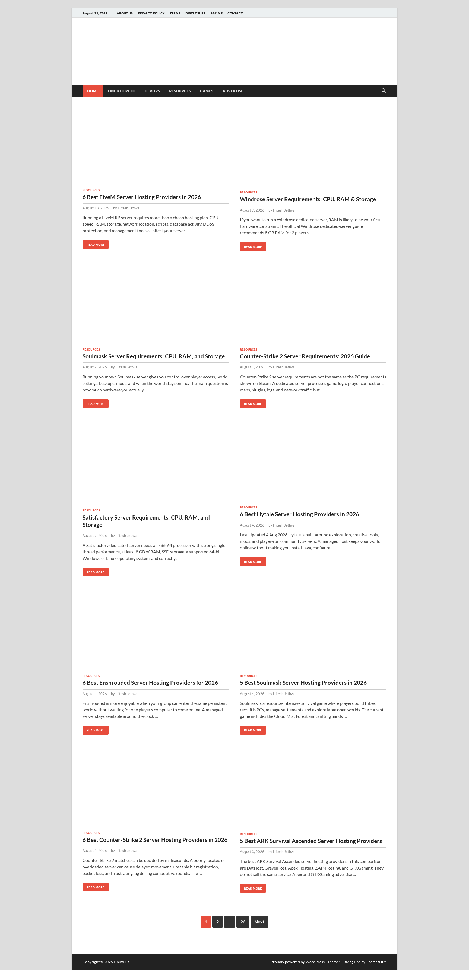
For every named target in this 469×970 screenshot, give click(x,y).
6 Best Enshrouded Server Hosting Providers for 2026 (150, 682)
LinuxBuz (121, 961)
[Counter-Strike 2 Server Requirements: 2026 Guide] (313, 305)
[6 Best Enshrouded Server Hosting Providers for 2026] (156, 630)
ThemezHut (376, 961)
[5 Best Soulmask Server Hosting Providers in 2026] (313, 630)
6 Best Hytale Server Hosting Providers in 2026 (299, 514)
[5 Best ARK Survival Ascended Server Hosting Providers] (313, 788)
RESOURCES (180, 90)
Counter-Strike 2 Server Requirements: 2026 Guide (305, 356)
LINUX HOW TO (121, 90)
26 (242, 921)
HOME (93, 90)
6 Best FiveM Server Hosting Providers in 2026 (142, 196)
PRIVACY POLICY (151, 13)
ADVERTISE (233, 90)
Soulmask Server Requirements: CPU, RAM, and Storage (154, 356)
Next (259, 921)
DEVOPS (152, 90)
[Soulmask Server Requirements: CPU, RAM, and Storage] (156, 305)
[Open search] (384, 91)
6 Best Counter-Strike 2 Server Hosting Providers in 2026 (155, 839)
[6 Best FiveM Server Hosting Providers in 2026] (156, 147)
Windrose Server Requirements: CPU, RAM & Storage (308, 199)
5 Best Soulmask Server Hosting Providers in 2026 (303, 682)
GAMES (206, 90)
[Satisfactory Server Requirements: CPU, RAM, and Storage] (156, 463)
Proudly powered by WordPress (298, 961)
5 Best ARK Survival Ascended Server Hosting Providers (311, 840)
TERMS (175, 13)
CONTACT (235, 13)
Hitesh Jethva (129, 208)
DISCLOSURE (195, 13)
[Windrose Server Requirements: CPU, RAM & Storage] (313, 148)
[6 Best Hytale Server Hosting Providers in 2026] (313, 462)
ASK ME (216, 13)
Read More (93, 243)
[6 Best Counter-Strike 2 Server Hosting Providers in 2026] (156, 788)
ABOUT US (125, 13)
